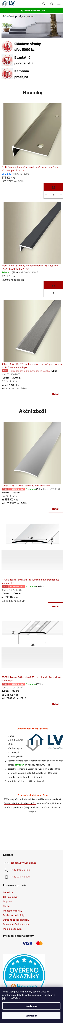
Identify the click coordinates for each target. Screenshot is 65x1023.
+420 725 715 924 (20, 876)
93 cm (15, 690)
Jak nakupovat (10, 896)
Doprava (7, 901)
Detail (55, 394)
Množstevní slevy (12, 910)
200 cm (16, 593)
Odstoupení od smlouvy (16, 924)
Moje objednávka (12, 928)
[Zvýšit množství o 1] (61, 194)
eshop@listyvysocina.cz (23, 862)
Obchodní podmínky (13, 915)
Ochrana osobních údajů (16, 919)
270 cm (5, 492)
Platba (6, 906)
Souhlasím (31, 1015)
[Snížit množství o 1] (46, 194)
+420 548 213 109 (20, 869)
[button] (11, 26)
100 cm (5, 377)
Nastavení (31, 1005)
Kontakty (8, 892)
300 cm (16, 377)
